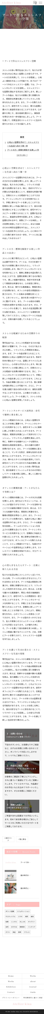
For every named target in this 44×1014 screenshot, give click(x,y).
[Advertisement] (22, 42)
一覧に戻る (22, 839)
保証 (14, 932)
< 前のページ (8, 839)
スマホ (20, 916)
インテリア (31, 927)
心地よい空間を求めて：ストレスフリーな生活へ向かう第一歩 (23, 144)
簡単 (19, 932)
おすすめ (14, 927)
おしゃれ (22, 922)
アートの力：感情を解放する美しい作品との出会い (23, 151)
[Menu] (40, 2)
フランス (27, 932)
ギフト (8, 932)
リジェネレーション (23, 911)
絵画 (7, 922)
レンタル (14, 922)
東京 (26, 916)
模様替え (22, 927)
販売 (32, 916)
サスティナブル (10, 916)
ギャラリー (31, 922)
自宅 (7, 927)
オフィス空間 (10, 911)
